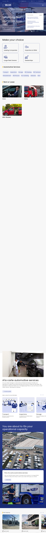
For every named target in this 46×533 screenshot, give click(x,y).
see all (40, 15)
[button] (8, 1)
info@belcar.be (23, 1)
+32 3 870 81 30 (41, 1)
